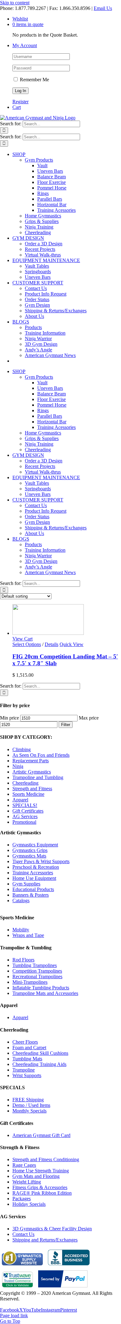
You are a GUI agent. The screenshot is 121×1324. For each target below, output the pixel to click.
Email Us (103, 8)
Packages (21, 1198)
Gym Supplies (26, 883)
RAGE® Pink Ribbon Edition (42, 1193)
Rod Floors (23, 959)
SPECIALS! (24, 805)
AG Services (25, 816)
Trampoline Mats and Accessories (45, 993)
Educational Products (33, 889)
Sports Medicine (28, 794)
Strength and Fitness (32, 788)
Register (20, 101)
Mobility (20, 929)
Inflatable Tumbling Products (40, 987)
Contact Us (23, 1234)
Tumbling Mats (27, 1058)
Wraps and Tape (28, 935)
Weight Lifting (26, 1181)
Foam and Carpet (29, 1047)
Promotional (24, 822)
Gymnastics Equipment (35, 844)
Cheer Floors (25, 1042)
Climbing (21, 749)
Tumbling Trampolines (34, 965)
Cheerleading (25, 783)
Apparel (20, 799)
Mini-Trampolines (29, 982)
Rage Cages (24, 1165)
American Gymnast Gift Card (41, 1135)
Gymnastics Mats (29, 855)
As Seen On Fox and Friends (40, 755)
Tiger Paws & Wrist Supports (40, 861)
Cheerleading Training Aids (39, 1064)
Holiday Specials (29, 1204)
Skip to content (14, 2)
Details (51, 644)
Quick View (71, 644)
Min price (9, 717)
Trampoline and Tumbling (37, 777)
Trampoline (23, 1069)
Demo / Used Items (31, 1105)
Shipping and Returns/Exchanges (45, 1239)
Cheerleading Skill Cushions (40, 1053)
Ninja (17, 766)
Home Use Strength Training (40, 1170)
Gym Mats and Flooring (36, 1176)
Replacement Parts (30, 760)
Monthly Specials (29, 1110)
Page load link (14, 1315)
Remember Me (34, 79)
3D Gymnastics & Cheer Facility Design (52, 1228)
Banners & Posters (30, 895)
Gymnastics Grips (29, 850)
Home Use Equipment (34, 878)
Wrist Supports (26, 1075)
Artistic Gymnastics (31, 771)
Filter (65, 724)
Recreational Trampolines (37, 976)
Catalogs (20, 900)
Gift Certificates (27, 811)
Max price (89, 717)
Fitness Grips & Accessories (39, 1187)
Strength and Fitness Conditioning (45, 1159)
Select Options (26, 644)
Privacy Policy (14, 1304)
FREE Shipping (28, 1099)
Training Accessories (32, 872)
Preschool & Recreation (35, 867)
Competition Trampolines (37, 971)
